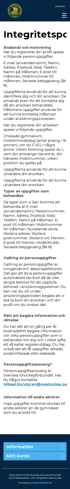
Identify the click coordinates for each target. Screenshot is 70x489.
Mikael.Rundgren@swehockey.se (35, 384)
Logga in (60, 6)
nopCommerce (42, 482)
